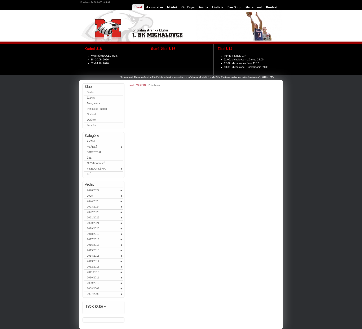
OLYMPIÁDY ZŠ (96, 163)
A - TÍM (91, 141)
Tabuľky (91, 125)
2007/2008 (93, 293)
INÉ (89, 174)
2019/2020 (93, 228)
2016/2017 (93, 244)
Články (91, 98)
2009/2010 (93, 283)
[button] (121, 147)
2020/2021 (93, 223)
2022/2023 (93, 212)
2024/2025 (93, 201)
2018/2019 (93, 233)
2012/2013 (93, 266)
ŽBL (89, 157)
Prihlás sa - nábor (97, 108)
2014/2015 (93, 255)
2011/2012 (93, 272)
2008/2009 (93, 288)
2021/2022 (93, 217)
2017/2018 (93, 239)
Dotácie (91, 119)
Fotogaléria (93, 103)
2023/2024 (93, 206)
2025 (90, 195)
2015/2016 (93, 250)
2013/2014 (93, 261)
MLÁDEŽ (92, 146)
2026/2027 (93, 190)
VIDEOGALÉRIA (96, 168)
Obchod (91, 114)
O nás (90, 92)
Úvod (131, 85)
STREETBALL (95, 152)
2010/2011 (93, 277)
